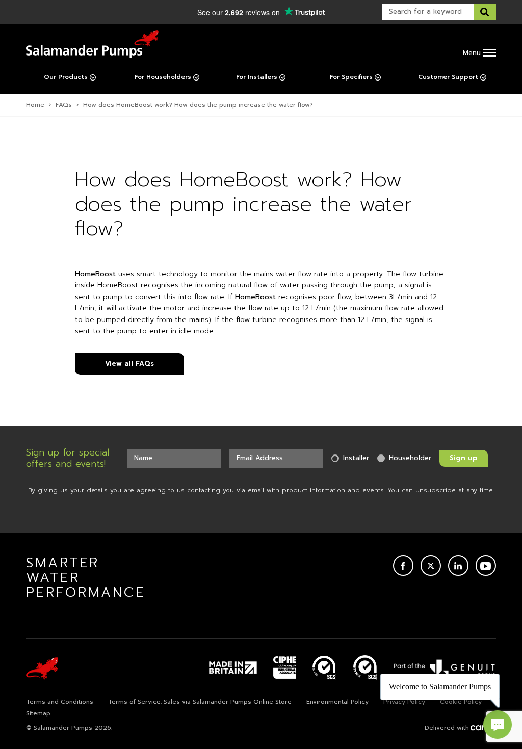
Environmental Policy (337, 701)
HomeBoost (95, 274)
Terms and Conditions (59, 701)
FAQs (64, 105)
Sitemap (38, 713)
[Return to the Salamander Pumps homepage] (92, 44)
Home (35, 105)
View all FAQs (129, 363)
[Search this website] (485, 12)
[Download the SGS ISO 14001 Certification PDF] (324, 667)
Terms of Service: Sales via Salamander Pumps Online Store (200, 701)
